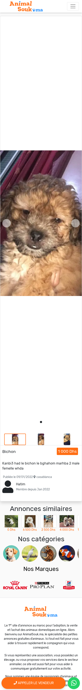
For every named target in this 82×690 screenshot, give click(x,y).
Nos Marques (41, 568)
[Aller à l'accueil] (26, 6)
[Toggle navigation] (73, 6)
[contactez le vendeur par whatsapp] (74, 683)
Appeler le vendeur (35, 683)
